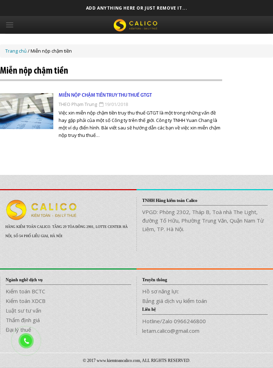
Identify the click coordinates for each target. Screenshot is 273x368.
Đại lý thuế (18, 329)
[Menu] (9, 24)
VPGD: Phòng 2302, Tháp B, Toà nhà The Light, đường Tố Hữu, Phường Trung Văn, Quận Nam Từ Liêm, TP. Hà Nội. (203, 220)
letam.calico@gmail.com (170, 330)
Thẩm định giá (23, 320)
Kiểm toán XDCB (26, 300)
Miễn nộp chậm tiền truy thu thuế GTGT (105, 95)
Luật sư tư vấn (23, 310)
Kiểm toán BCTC (25, 291)
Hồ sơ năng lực (160, 291)
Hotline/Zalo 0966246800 (174, 321)
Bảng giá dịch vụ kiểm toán (174, 300)
